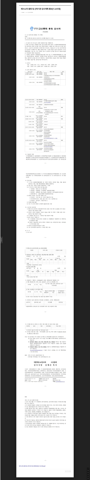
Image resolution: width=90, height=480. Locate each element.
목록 (1, 240)
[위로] (88, 474)
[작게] (88, 472)
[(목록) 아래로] (88, 476)
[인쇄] (88, 478)
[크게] (88, 470)
